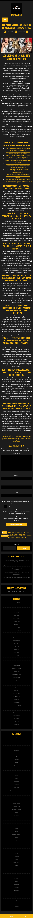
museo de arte (16, 862)
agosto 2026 (16, 602)
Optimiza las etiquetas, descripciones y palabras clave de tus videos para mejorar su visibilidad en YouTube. (18, 170)
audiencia (17, 433)
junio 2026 (16, 609)
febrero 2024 (16, 696)
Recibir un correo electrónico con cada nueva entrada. (16, 519)
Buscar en (16, 544)
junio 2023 (16, 721)
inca (16, 837)
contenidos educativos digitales (17, 790)
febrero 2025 (16, 659)
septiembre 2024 (16, 674)
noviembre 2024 (16, 668)
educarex (16, 815)
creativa (16, 794)
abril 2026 (16, 615)
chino (16, 778)
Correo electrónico (16, 484)
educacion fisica (16, 809)
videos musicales (26, 438)
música (16, 865)
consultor (16, 784)
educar (16, 812)
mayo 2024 (16, 687)
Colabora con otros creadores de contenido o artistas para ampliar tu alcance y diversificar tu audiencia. (18, 181)
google (16, 828)
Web (16, 492)
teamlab (16, 890)
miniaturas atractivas (8, 436)
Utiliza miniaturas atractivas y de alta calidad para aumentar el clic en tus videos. (18, 156)
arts (16, 753)
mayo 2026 (16, 612)
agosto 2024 (16, 677)
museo (16, 859)
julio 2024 (16, 681)
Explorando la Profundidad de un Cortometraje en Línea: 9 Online (16, 573)
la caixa (16, 840)
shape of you (6, 438)
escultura (16, 819)
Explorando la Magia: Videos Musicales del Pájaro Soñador (16, 561)
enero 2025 (16, 662)
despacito (18, 435)
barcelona (16, 762)
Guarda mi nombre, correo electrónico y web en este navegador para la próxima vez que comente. (16, 502)
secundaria (16, 887)
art (16, 737)
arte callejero (16, 741)
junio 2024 (16, 684)
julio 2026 (16, 606)
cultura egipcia (16, 800)
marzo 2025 (16, 656)
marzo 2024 (17, 693)
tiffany (16, 897)
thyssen (16, 893)
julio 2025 (16, 643)
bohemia (16, 769)
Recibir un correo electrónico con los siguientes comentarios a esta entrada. (16, 512)
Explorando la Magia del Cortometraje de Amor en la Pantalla (16, 568)
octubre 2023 (16, 709)
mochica (16, 856)
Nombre (16, 475)
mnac (16, 850)
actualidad (11, 433)
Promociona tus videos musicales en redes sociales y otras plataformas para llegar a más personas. (18, 160)
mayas (16, 847)
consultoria (16, 787)
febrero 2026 (16, 621)
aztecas (17, 759)
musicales (16, 869)
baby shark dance (26, 433)
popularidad (18, 436)
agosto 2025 (16, 640)
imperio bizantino (16, 834)
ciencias (16, 781)
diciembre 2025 (16, 627)
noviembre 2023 (16, 706)
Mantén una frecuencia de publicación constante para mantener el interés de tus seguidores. (18, 175)
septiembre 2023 (16, 712)
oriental (16, 875)
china (16, 775)
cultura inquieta (16, 806)
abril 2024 (16, 690)
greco (16, 831)
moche (16, 853)
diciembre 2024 (16, 665)
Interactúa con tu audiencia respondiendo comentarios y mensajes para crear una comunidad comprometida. (18, 165)
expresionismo (16, 822)
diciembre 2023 (16, 702)
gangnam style (26, 435)
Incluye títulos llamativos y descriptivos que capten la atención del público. (18, 153)
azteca (16, 756)
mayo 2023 (16, 724)
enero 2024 (16, 699)
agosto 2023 (16, 715)
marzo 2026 (16, 618)
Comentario (16, 453)
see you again (26, 436)
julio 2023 (16, 718)
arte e (16, 744)
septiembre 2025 (16, 637)
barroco (16, 765)
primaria (16, 884)
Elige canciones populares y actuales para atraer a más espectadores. (18, 149)
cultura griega (16, 803)
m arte (16, 844)
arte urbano (16, 747)
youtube (13, 440)
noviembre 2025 (16, 631)
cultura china (16, 797)
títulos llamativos (15, 438)
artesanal (16, 750)
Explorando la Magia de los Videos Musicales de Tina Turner (16, 578)
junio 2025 (16, 646)
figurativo (16, 825)
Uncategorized (16, 900)
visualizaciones (6, 440)
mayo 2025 (16, 649)
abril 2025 (16, 652)
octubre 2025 (16, 634)
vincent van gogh (16, 903)
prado (16, 881)
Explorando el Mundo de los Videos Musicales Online (16, 565)
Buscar (23, 548)
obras (16, 872)
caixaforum (16, 772)
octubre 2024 (16, 671)
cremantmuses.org (16, 15)
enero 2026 (16, 624)
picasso (16, 878)
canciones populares (9, 435)
